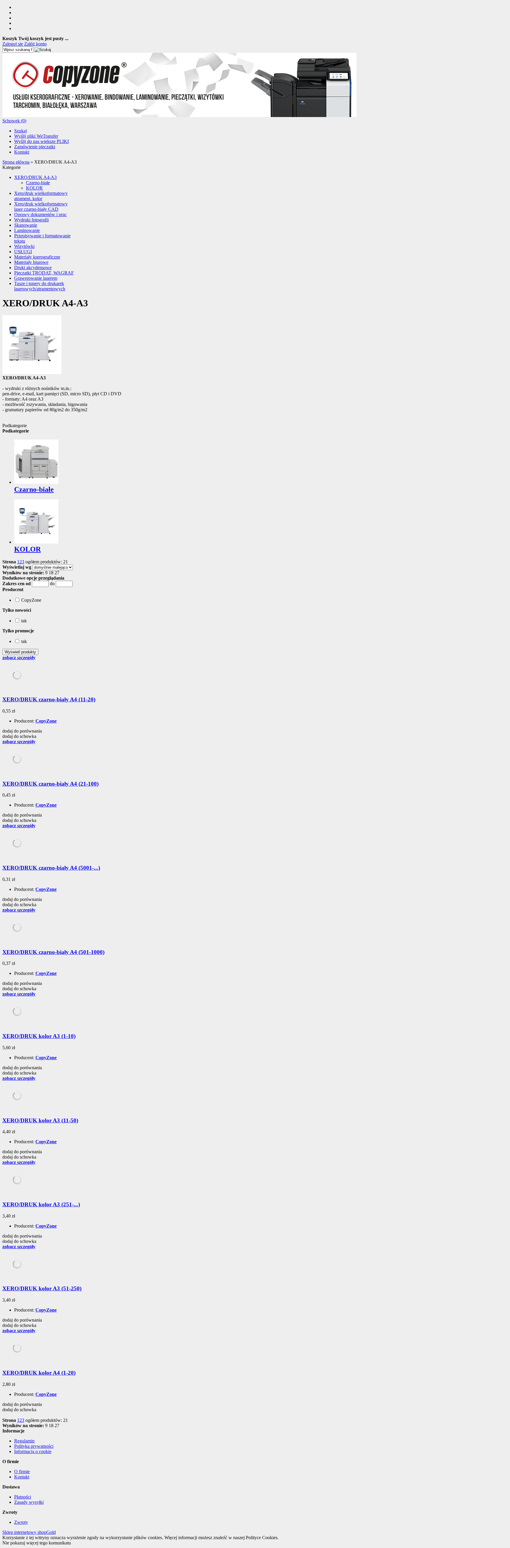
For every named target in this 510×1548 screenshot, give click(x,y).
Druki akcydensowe (33, 267)
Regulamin (24, 1440)
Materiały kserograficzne (37, 256)
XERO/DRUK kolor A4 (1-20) (39, 1373)
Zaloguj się (12, 43)
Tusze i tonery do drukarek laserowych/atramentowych (39, 286)
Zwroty (21, 1522)
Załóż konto (35, 43)
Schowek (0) (14, 120)
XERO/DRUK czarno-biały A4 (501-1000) (53, 952)
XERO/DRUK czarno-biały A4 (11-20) (48, 699)
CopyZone (46, 720)
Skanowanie (25, 225)
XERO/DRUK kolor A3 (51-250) (41, 1288)
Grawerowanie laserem (35, 278)
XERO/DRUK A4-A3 (35, 177)
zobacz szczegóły (18, 657)
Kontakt (21, 151)
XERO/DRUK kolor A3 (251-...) (41, 1204)
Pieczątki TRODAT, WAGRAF (44, 272)
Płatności (22, 1496)
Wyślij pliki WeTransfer (36, 136)
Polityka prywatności (33, 1446)
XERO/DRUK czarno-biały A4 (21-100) (50, 784)
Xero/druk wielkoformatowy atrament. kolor (41, 196)
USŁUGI (23, 251)
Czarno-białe (38, 182)
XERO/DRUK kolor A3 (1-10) (39, 1036)
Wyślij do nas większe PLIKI (41, 141)
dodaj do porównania (22, 730)
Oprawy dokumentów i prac (40, 214)
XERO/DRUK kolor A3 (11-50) (40, 1120)
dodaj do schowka (19, 736)
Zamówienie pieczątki (34, 146)
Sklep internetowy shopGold (29, 1532)
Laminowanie (27, 230)
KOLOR (34, 187)
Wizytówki (24, 246)
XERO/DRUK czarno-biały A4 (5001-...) (51, 868)
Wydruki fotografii (31, 219)
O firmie (22, 1471)
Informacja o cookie (32, 1451)
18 (51, 572)
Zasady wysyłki (29, 1502)
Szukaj (20, 130)
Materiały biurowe (31, 262)
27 (57, 572)
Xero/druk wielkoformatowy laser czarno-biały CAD (41, 206)
